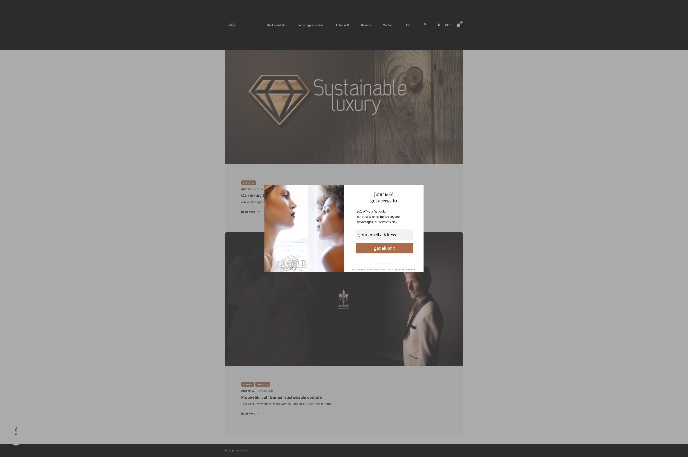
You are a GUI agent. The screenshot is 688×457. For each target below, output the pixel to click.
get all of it (384, 248)
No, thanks (384, 261)
